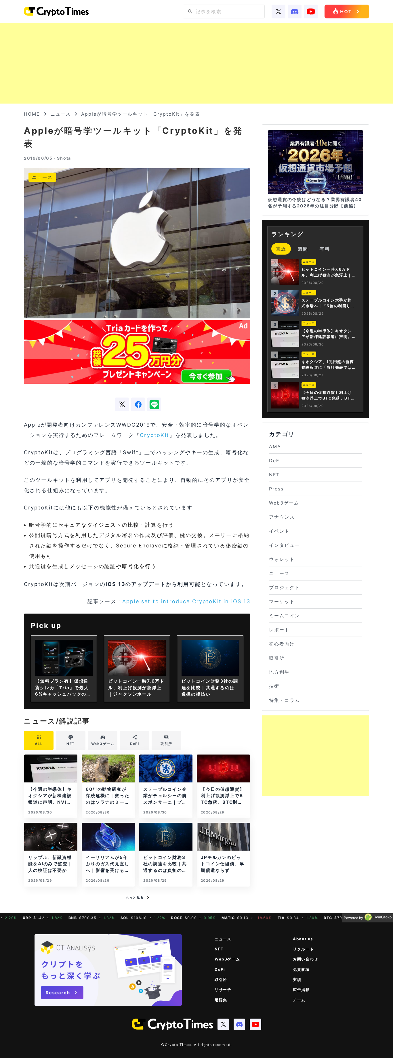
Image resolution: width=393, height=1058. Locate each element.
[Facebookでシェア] (138, 404)
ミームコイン (284, 615)
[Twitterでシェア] (122, 404)
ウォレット (282, 559)
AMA (275, 446)
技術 (274, 686)
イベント (279, 531)
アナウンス (282, 517)
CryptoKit (154, 435)
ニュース (60, 114)
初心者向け (282, 644)
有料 (325, 249)
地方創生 (279, 672)
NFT (274, 475)
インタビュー (284, 545)
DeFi (275, 460)
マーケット (282, 601)
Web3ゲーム (284, 503)
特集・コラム (284, 700)
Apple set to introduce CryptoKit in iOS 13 (186, 601)
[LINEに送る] (154, 404)
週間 (303, 249)
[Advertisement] (196, 63)
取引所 (277, 658)
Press (276, 489)
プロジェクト (284, 587)
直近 (281, 249)
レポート (279, 630)
